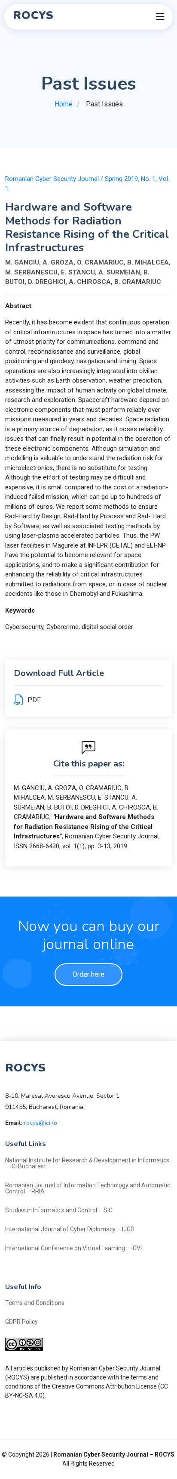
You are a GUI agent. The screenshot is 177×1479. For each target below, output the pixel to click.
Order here (88, 974)
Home (64, 104)
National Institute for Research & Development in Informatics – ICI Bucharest (87, 1163)
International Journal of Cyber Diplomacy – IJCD (69, 1229)
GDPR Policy (21, 1322)
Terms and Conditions (34, 1303)
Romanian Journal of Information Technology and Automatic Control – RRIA (87, 1188)
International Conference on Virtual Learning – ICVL (74, 1248)
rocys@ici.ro (40, 1123)
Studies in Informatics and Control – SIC (59, 1210)
